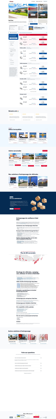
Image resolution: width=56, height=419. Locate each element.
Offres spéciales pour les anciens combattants (22, 309)
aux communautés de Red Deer (22, 223)
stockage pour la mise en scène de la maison (28, 301)
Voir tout (25, 25)
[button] (18, 11)
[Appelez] (29, 24)
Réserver (43, 39)
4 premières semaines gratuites (20, 308)
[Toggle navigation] (9, 1)
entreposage (18, 300)
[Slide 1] (36, 29)
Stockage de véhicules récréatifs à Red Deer (31, 278)
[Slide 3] (37, 29)
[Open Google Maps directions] (46, 23)
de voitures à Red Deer (28, 277)
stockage (21, 304)
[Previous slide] (45, 110)
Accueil (9, 3)
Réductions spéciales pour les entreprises (21, 310)
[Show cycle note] (46, 32)
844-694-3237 (45, 1)
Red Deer (15, 3)
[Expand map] (46, 20)
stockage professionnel (19, 233)
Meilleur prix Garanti (34, 38)
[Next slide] (46, 27)
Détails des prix (43, 38)
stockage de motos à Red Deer (29, 278)
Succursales (12, 3)
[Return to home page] (11, 1)
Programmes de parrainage (20, 311)
